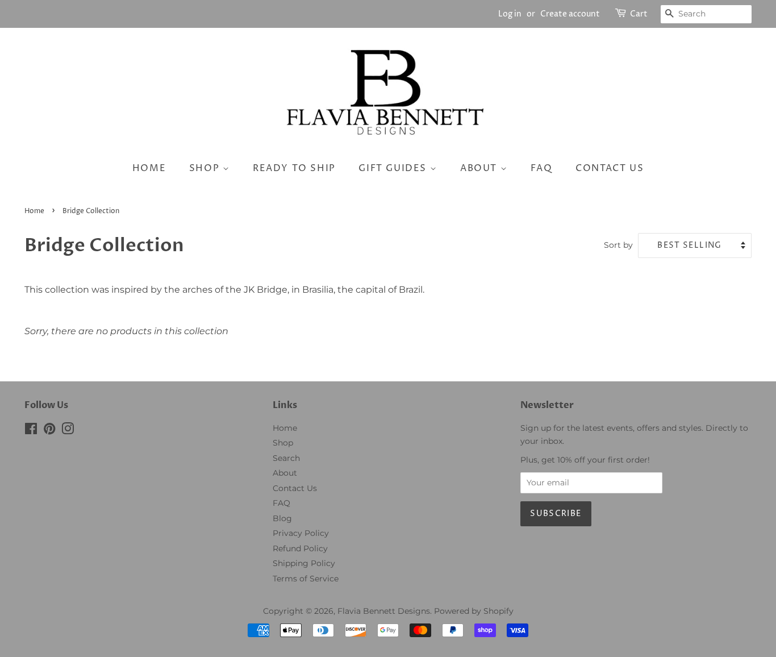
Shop (206, 168)
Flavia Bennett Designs (383, 611)
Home (149, 168)
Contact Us (295, 488)
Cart (639, 14)
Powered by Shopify (474, 611)
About (480, 168)
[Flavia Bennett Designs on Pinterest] (49, 430)
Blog (282, 518)
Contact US (609, 168)
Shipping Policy (304, 563)
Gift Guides (393, 168)
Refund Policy (300, 548)
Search (286, 458)
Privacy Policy (301, 533)
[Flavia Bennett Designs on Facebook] (30, 430)
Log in (509, 14)
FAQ (542, 168)
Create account (570, 14)
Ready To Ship (294, 168)
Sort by (618, 245)
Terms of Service (306, 578)
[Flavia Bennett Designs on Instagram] (67, 430)
